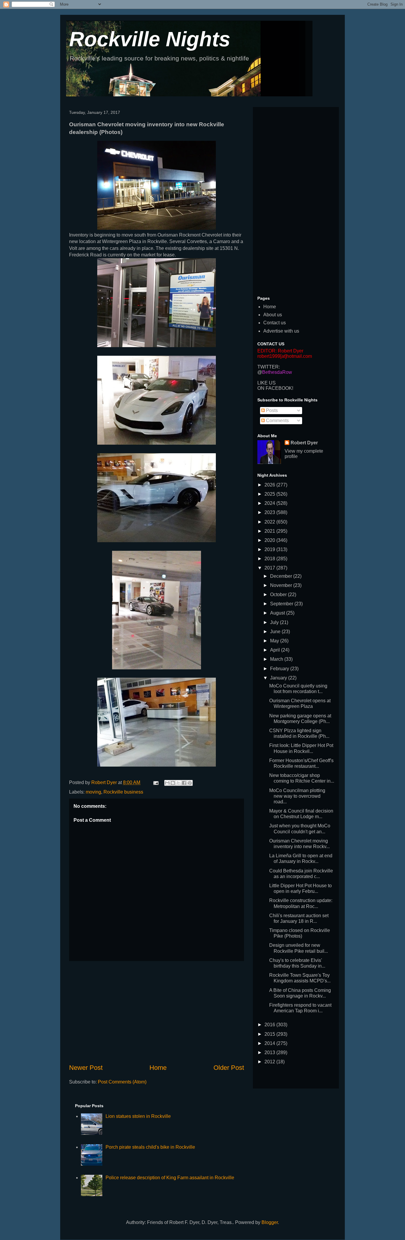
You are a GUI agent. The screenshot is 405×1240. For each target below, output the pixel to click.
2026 (270, 484)
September (282, 603)
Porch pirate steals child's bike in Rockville (150, 1147)
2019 (270, 549)
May (275, 640)
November (281, 585)
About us (272, 314)
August (278, 612)
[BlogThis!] (173, 783)
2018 (270, 558)
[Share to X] (178, 783)
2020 (270, 540)
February (280, 668)
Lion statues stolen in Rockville (138, 1116)
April (275, 649)
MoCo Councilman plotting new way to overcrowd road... (297, 796)
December (281, 576)
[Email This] (167, 783)
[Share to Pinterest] (190, 783)
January (279, 677)
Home (158, 1067)
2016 (270, 1024)
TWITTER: (268, 366)
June (276, 631)
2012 (270, 1061)
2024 (270, 503)
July (275, 622)
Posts (271, 410)
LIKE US (266, 382)
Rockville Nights (149, 39)
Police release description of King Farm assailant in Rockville (170, 1177)
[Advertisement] (156, 1012)
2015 (270, 1034)
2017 (270, 567)
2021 (270, 531)
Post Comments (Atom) (122, 1081)
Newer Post (86, 1067)
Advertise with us (281, 330)
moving (93, 791)
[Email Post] (155, 782)
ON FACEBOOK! (275, 388)
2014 (270, 1043)
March (277, 659)
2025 (270, 494)
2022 (270, 521)
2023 (270, 512)
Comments (277, 420)
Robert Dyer (304, 442)
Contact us (274, 322)
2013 (270, 1052)
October (279, 594)
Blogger (270, 1222)
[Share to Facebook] (184, 783)
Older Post (228, 1067)
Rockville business (123, 791)
